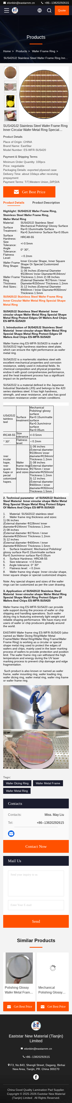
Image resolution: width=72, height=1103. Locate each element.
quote (62, 10)
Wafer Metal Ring (17, 790)
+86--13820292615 (56, 2)
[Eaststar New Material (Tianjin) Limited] (20, 10)
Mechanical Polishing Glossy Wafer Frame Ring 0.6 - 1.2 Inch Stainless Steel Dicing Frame (18, 990)
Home (7, 51)
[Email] (11, 833)
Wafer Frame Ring (43, 51)
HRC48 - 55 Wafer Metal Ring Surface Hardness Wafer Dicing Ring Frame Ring (52, 990)
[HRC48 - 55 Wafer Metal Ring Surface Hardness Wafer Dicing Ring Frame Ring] (53, 968)
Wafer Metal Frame (48, 783)
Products (21, 51)
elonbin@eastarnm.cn (21, 2)
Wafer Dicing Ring (17, 783)
